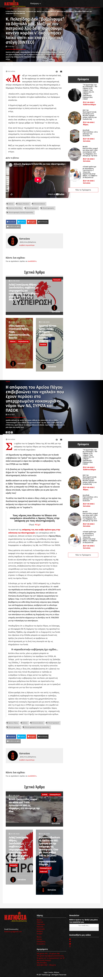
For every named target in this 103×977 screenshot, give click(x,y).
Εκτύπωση (43, 222)
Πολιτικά (40, 922)
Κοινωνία (40, 927)
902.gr (37, 525)
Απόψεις (40, 931)
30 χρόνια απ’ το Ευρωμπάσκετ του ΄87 (51, 958)
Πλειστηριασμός (48, 208)
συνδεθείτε (32, 261)
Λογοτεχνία (41, 929)
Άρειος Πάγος (13, 723)
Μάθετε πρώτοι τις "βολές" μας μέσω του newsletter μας (83, 921)
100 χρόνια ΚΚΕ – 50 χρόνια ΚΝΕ (48, 953)
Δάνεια (10, 204)
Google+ (32, 222)
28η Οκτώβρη (42, 963)
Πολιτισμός (41, 924)
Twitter (22, 222)
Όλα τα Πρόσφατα (83, 190)
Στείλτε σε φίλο (14, 226)
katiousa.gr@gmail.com (13, 932)
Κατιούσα (11, 71)
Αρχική (39, 920)
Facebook (11, 222)
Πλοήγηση (34, 4)
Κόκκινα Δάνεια (39, 204)
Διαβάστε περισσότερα (27, 245)
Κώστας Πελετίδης (15, 208)
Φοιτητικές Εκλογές (44, 960)
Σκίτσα (39, 939)
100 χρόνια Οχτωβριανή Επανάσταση (50, 956)
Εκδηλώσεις (41, 942)
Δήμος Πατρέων (23, 204)
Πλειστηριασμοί (32, 208)
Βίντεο (39, 937)
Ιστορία (39, 934)
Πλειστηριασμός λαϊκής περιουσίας (20, 212)
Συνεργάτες (41, 944)
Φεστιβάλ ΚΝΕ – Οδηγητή (46, 965)
